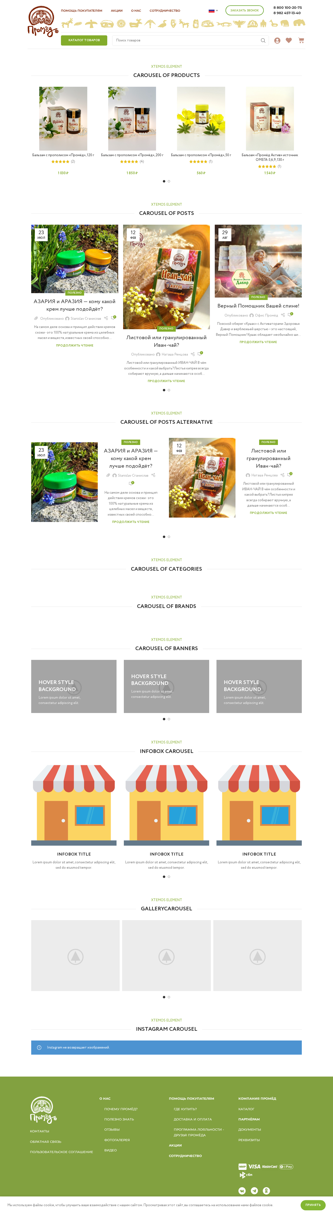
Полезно (75, 293)
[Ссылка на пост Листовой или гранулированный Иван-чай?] (166, 277)
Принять (313, 1205)
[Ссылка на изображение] (43, 1109)
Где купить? (185, 1109)
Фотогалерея (117, 1140)
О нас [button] (136, 10)
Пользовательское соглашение (61, 1152)
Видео (110, 1150)
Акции (117, 10)
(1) (211, 161)
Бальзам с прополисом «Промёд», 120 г (63, 155)
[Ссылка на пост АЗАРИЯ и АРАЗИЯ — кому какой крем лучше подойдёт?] (74, 259)
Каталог (246, 1109)
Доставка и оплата (193, 1119)
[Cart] (301, 40)
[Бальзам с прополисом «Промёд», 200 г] (132, 119)
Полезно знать (119, 1119)
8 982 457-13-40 (287, 13)
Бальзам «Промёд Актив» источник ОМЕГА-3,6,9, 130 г (270, 158)
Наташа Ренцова (175, 354)
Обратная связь (45, 1142)
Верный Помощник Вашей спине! (258, 306)
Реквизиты (249, 1140)
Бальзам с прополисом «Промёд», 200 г (132, 155)
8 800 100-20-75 (288, 7)
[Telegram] (254, 1191)
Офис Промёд (266, 315)
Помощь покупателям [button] (81, 10)
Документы (249, 1129)
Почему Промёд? (120, 1109)
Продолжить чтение (74, 345)
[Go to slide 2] (169, 181)
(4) (142, 161)
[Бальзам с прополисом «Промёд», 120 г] (63, 119)
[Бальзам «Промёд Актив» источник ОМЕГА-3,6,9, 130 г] (270, 119)
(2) (73, 161)
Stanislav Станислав (86, 318)
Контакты (39, 1131)
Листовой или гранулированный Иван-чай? (166, 341)
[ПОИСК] (263, 40)
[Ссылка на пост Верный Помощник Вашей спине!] (258, 261)
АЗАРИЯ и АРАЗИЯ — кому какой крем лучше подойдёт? (75, 305)
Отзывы (112, 1129)
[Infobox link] (74, 817)
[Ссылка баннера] (74, 686)
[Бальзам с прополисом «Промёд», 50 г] (201, 119)
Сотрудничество (165, 10)
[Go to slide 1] (164, 181)
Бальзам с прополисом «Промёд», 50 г (201, 155)
